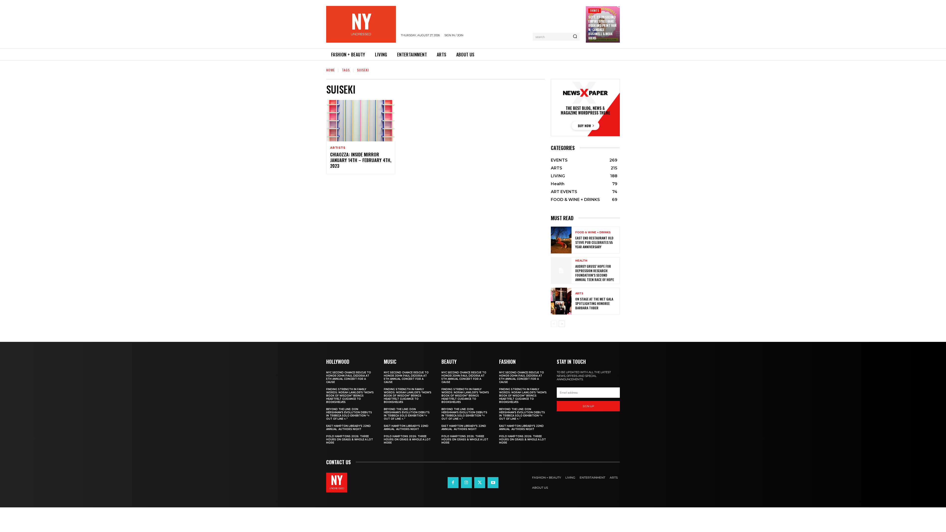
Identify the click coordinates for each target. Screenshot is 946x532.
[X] (479, 482)
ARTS (579, 293)
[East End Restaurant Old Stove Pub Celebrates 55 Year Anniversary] (561, 240)
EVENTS (594, 10)
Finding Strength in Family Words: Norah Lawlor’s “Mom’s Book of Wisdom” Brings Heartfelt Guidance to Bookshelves (350, 396)
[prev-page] (554, 324)
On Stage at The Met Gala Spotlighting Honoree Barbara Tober (594, 303)
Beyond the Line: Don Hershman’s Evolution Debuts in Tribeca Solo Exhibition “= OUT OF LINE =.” (349, 414)
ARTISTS (337, 147)
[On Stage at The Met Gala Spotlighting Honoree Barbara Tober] (561, 301)
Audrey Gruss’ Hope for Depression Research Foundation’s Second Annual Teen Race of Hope (594, 273)
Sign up (588, 406)
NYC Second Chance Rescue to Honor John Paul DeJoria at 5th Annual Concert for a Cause (348, 377)
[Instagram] (466, 482)
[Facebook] (453, 482)
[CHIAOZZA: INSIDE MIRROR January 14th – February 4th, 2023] (360, 120)
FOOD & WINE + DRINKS (593, 232)
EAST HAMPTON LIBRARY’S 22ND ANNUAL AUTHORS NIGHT (348, 427)
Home (330, 69)
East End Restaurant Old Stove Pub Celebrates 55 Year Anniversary (594, 242)
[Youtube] (493, 482)
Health (581, 260)
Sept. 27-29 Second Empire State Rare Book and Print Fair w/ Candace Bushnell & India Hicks (602, 27)
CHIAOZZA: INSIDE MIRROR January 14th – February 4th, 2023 (360, 160)
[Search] (575, 37)
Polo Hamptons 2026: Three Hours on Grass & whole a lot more (349, 439)
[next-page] (562, 324)
